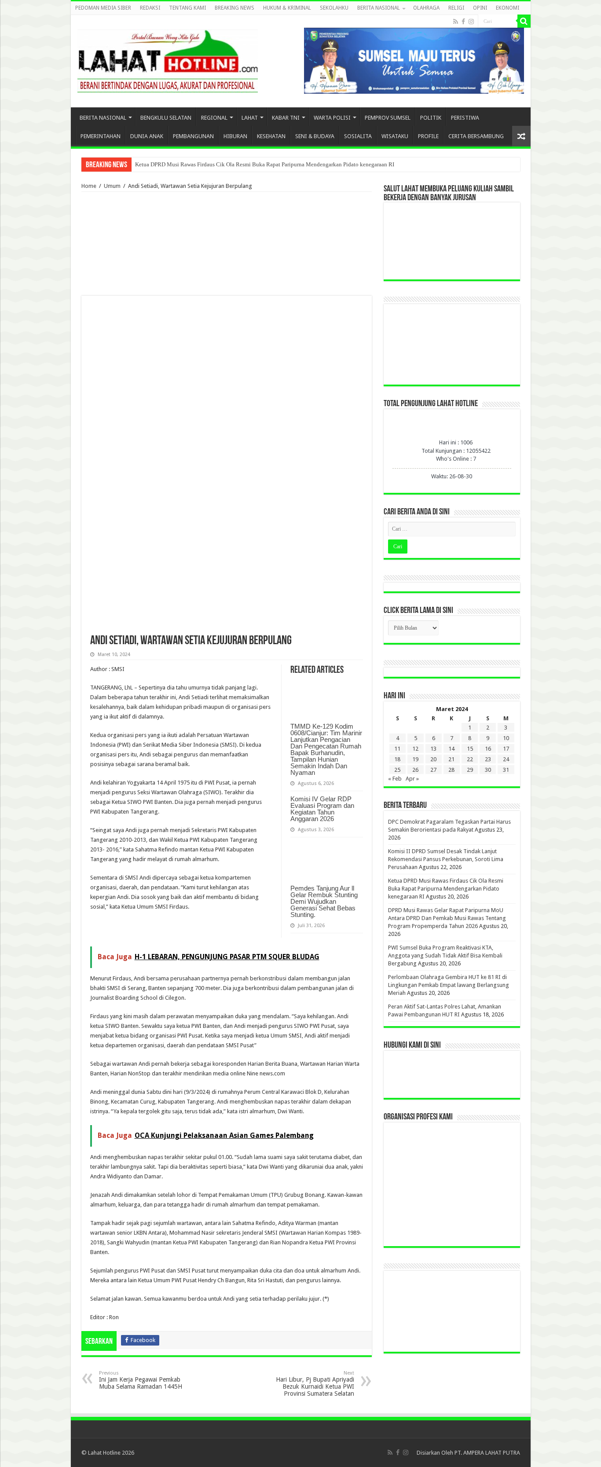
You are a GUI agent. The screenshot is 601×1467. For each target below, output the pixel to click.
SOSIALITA (358, 136)
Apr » (412, 778)
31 (506, 770)
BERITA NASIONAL (378, 8)
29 (470, 770)
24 (506, 759)
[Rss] (455, 21)
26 (415, 770)
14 (451, 748)
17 (506, 748)
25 (397, 770)
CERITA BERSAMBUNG (476, 136)
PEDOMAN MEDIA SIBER (103, 8)
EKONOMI (507, 8)
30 (488, 770)
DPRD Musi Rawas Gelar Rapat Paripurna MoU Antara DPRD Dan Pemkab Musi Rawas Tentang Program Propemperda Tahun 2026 (447, 918)
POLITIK (430, 117)
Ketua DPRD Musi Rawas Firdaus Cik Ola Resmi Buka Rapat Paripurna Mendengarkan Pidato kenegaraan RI (264, 164)
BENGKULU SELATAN (165, 117)
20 (433, 759)
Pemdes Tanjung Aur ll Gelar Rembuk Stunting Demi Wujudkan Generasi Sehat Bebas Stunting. (324, 901)
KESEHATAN (271, 136)
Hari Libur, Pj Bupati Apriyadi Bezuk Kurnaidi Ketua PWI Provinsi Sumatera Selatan (315, 1383)
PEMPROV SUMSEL (387, 117)
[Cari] (524, 21)
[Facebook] (463, 21)
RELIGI (456, 8)
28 (451, 770)
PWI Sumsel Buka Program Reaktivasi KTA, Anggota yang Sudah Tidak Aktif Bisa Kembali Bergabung (445, 955)
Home (88, 186)
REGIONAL (214, 117)
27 (433, 770)
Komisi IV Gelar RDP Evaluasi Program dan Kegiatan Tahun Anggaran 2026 (322, 808)
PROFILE (428, 136)
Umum (112, 186)
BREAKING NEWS (234, 8)
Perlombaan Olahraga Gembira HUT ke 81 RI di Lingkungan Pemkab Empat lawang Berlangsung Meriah (448, 985)
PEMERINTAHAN (101, 136)
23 (488, 759)
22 (470, 759)
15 (470, 748)
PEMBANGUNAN (193, 136)
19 (415, 759)
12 (415, 748)
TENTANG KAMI (187, 8)
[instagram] (471, 21)
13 (433, 748)
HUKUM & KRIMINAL (287, 8)
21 (451, 759)
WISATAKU (394, 136)
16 (488, 748)
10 (506, 738)
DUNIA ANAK (146, 136)
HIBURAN (235, 136)
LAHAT (250, 117)
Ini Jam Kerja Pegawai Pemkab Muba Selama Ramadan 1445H (140, 1380)
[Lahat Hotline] (167, 59)
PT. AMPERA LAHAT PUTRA (487, 1452)
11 (397, 748)
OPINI (480, 8)
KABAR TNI (286, 117)
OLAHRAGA (426, 8)
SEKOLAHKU (334, 8)
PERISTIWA (465, 117)
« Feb (395, 778)
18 (397, 759)
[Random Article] (521, 136)
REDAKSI (150, 8)
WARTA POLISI (332, 117)
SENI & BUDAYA (314, 136)
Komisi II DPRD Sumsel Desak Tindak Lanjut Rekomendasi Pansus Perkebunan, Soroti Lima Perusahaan (445, 859)
